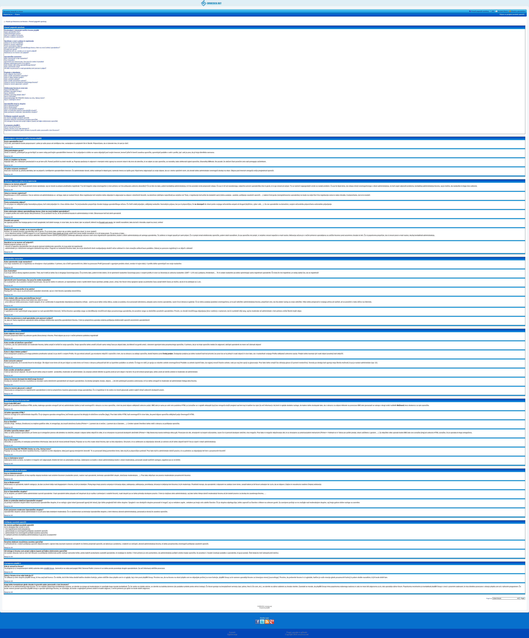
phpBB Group (49, 568)
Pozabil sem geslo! (10, 49)
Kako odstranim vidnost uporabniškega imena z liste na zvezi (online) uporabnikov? (32, 47)
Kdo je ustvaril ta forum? (12, 127)
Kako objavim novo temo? (12, 74)
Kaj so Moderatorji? (10, 107)
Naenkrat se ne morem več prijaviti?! (16, 52)
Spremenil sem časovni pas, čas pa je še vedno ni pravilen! (24, 61)
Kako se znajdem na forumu (13, 35)
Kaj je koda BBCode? (11, 90)
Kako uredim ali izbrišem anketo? (15, 80)
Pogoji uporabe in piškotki (297, 632)
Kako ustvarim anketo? (12, 79)
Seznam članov (503, 11)
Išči (493, 11)
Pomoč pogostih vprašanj (480, 11)
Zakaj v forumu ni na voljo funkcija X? (16, 128)
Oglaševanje (232, 634)
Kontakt (232, 632)
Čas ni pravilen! (9, 60)
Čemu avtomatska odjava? (13, 46)
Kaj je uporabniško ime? (12, 32)
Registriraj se (8, 14)
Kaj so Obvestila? (10, 96)
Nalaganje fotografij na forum (13, 11)
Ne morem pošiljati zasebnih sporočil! (16, 118)
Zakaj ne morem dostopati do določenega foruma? (21, 82)
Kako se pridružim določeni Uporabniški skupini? (20, 110)
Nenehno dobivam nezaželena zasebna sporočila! (21, 119)
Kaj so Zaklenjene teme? (12, 99)
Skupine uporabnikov (518, 11)
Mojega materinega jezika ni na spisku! (17, 63)
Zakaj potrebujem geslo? (12, 33)
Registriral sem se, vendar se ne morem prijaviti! (20, 51)
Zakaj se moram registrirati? (13, 44)
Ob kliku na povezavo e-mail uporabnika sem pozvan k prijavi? (25, 68)
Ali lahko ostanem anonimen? (14, 37)
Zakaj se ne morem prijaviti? (13, 42)
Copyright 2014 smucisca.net (296, 634)
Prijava (17, 14)
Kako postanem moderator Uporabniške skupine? (20, 112)
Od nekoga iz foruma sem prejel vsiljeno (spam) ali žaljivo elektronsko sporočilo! (31, 121)
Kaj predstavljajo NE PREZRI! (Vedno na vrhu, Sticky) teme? (24, 98)
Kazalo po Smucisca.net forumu (16, 21)
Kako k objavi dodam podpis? (14, 77)
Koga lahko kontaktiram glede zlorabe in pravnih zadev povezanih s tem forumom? (31, 130)
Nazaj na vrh (8, 147)
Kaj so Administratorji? (11, 105)
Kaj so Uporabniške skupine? (14, 109)
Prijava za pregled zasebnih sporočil (512, 14)
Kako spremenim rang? (12, 66)
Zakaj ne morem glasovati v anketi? (16, 84)
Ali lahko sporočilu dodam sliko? (14, 95)
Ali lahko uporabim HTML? (13, 91)
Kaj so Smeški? (9, 93)
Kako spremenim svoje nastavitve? (16, 58)
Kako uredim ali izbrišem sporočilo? (16, 76)
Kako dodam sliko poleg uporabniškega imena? (20, 65)
